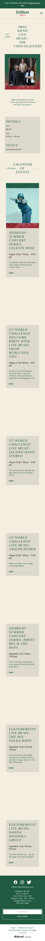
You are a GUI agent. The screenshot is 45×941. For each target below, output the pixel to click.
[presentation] (3, 3)
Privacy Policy (26, 928)
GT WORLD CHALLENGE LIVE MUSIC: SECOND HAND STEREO (22, 448)
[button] (41, 13)
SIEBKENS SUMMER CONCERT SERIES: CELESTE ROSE (22, 240)
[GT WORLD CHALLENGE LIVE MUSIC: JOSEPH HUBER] (22, 510)
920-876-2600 (22, 903)
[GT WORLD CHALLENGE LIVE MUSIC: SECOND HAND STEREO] (22, 413)
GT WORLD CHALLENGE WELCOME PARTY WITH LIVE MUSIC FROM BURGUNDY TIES (19, 343)
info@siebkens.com (22, 901)
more (11, 273)
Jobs (13, 928)
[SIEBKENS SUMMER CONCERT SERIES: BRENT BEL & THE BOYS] (22, 601)
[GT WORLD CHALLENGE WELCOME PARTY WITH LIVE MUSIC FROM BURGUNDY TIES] (22, 302)
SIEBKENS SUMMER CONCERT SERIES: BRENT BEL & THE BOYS (22, 637)
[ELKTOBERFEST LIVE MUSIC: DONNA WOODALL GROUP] (22, 797)
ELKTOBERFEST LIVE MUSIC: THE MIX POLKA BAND (22, 734)
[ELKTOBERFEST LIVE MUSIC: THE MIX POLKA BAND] (22, 702)
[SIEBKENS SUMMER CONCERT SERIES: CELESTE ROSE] (22, 205)
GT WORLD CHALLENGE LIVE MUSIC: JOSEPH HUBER (22, 543)
